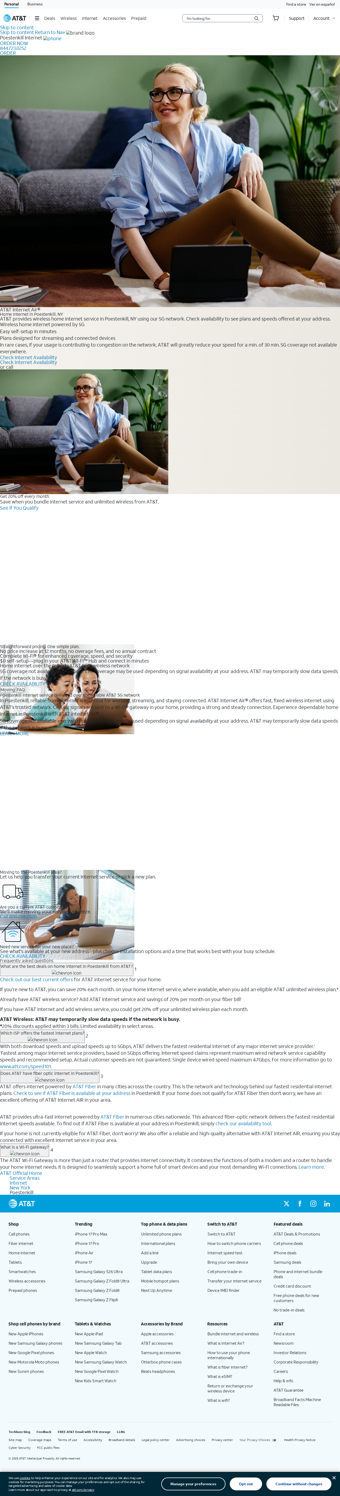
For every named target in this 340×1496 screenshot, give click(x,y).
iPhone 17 (83, 1262)
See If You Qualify (19, 508)
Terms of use (67, 1440)
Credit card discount (292, 1286)
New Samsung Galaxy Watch (101, 1362)
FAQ (21, 689)
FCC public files (48, 1448)
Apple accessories (157, 1333)
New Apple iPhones (26, 1333)
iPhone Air (84, 1252)
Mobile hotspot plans (160, 1281)
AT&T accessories (157, 1343)
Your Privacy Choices (254, 1440)
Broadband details (122, 1440)
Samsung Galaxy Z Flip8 (96, 1299)
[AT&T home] (14, 18)
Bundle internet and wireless (233, 1333)
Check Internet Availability (28, 357)
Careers (281, 1371)
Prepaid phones (23, 1290)
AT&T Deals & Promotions (297, 1234)
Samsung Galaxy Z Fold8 (97, 1290)
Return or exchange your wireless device (230, 1388)
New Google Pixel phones (31, 1352)
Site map (15, 1440)
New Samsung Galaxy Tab (98, 1343)
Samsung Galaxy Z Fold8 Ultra (102, 1281)
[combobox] (219, 18)
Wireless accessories (27, 1281)
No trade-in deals (289, 1310)
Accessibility (93, 1440)
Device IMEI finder (223, 1290)
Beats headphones (158, 1371)
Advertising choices (190, 1440)
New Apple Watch (91, 1352)
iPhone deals (285, 1252)
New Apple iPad (89, 1333)
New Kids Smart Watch (95, 1380)
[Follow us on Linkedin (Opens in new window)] (326, 1203)
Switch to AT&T (221, 1234)
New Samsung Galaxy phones (35, 1343)
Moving (8, 689)
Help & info (283, 1380)
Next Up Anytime (156, 1290)
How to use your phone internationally (228, 1355)
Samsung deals (287, 1262)
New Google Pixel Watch (97, 1371)
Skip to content (17, 27)
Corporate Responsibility (296, 1362)
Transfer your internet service (234, 1281)
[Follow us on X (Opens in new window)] (286, 1203)
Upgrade (149, 1262)
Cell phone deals (288, 1243)
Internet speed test (224, 1252)
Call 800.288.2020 (18, 916)
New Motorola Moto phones (34, 1362)
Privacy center (222, 1440)
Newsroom (284, 1343)
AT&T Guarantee (288, 1390)
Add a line (150, 1252)
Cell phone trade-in (224, 1271)
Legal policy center (156, 1440)
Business (35, 3)
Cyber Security (20, 1448)
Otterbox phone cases (161, 1362)
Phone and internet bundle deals (298, 1274)
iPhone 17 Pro (87, 1243)
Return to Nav (50, 32)
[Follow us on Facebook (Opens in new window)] (300, 1203)
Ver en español (322, 4)
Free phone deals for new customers (296, 1298)
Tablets (15, 1262)
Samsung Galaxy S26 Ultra (99, 1271)
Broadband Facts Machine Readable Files (297, 1402)
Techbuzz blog (19, 1432)
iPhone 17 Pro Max (91, 1234)
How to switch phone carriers (234, 1243)
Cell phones (19, 1234)
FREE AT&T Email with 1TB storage (84, 1432)
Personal (11, 3)
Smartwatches (22, 1271)
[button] (37, 18)
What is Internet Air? (225, 1343)
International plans (158, 1243)
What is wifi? (218, 1400)
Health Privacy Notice (300, 1440)
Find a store (296, 4)
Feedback (44, 1432)
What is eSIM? (219, 1376)
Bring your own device (227, 1262)
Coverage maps (39, 1440)
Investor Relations (290, 1352)
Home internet (22, 1252)
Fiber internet (21, 1243)
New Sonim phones (26, 1371)
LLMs (121, 1432)
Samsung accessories (161, 1352)
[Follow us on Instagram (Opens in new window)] (313, 1203)
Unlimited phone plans (161, 1234)
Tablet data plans (156, 1271)
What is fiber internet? (227, 1367)
